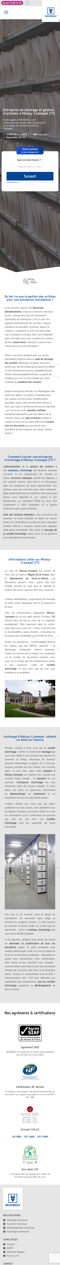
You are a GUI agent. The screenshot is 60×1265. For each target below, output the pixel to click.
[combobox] (29, 3)
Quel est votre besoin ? (30, 159)
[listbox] (30, 167)
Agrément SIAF (30, 1047)
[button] (6, 12)
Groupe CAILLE (30, 1129)
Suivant (30, 176)
